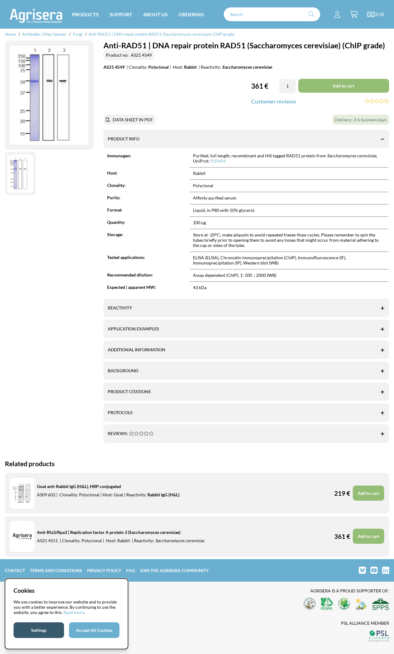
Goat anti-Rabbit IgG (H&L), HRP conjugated (79, 486)
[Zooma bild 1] (49, 95)
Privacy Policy (104, 570)
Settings (38, 630)
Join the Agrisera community (174, 570)
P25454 (218, 161)
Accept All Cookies (94, 630)
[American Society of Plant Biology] (310, 604)
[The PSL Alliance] (379, 636)
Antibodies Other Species (44, 34)
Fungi (77, 34)
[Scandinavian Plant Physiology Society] (380, 604)
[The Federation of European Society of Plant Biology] (327, 604)
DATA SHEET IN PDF (133, 119)
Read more (73, 612)
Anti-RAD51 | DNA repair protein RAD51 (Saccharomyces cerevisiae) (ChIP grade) (162, 34)
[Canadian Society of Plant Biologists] (344, 604)
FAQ (130, 570)
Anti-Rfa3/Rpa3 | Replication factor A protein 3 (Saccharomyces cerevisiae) (108, 532)
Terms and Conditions (56, 570)
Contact (15, 570)
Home (10, 34)
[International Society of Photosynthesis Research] (361, 604)
